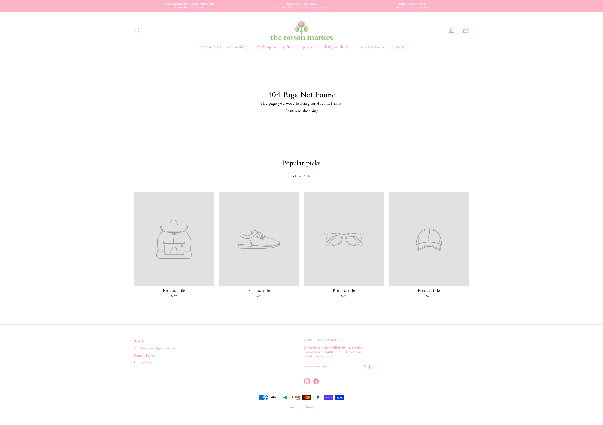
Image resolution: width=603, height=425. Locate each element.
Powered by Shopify (301, 407)
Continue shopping (301, 111)
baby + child (337, 47)
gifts (287, 47)
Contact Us (142, 363)
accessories (370, 47)
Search (139, 342)
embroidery (238, 47)
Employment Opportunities (154, 349)
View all (301, 176)
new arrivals (210, 47)
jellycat (397, 47)
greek (308, 47)
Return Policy (144, 356)
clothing (264, 47)
